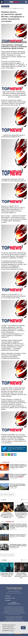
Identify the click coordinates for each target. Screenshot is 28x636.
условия (11, 630)
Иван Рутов (20, 8)
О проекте (8, 596)
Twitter (9, 450)
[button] (2, 2)
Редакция (7, 600)
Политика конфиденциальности (14, 603)
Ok (23, 628)
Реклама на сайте (10, 598)
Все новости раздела (7, 494)
